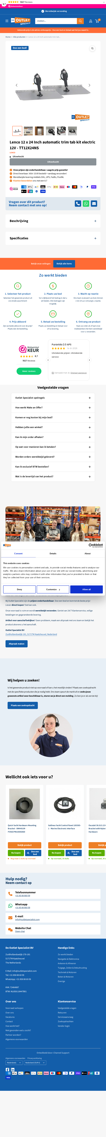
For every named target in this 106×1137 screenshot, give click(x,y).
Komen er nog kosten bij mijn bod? (34, 417)
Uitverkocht (53, 161)
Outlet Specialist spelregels (30, 398)
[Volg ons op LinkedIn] (13, 1070)
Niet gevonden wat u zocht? (18, 1030)
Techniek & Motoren (67, 972)
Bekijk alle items (64, 263)
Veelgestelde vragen (67, 1008)
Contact (9, 1021)
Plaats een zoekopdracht (23, 705)
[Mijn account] (90, 21)
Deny (19, 589)
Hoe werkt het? (12, 1026)
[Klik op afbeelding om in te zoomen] (92, 48)
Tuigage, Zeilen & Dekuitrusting (72, 967)
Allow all (86, 589)
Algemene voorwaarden (17, 1039)
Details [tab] (53, 553)
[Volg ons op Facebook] (7, 1070)
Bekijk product (25, 845)
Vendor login (64, 1026)
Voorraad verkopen (14, 1008)
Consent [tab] (18, 553)
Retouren (62, 1012)
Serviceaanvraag (65, 1017)
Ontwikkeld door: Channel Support (53, 1052)
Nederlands (11, 1062)
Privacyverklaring (34, 1058)
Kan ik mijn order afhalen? (29, 437)
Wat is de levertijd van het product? (34, 476)
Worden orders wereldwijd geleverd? (35, 457)
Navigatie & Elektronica (68, 959)
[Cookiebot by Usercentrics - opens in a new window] (91, 545)
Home (8, 37)
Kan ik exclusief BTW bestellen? (32, 466)
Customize (51, 589)
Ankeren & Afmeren (67, 963)
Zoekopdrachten (65, 1021)
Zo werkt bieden (65, 954)
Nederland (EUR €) (32, 1062)
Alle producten (19, 37)
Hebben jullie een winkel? (29, 427)
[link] (25, 825)
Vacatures (10, 1017)
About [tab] (88, 553)
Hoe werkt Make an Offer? (29, 407)
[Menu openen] (7, 21)
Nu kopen (16, 852)
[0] (97, 21)
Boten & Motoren (66, 976)
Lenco (12, 152)
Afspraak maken (16, 643)
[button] (16, 85)
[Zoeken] (80, 21)
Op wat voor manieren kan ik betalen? (35, 447)
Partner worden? (13, 1034)
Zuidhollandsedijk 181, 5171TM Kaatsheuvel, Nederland (31, 634)
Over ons (10, 1012)
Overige (61, 981)
